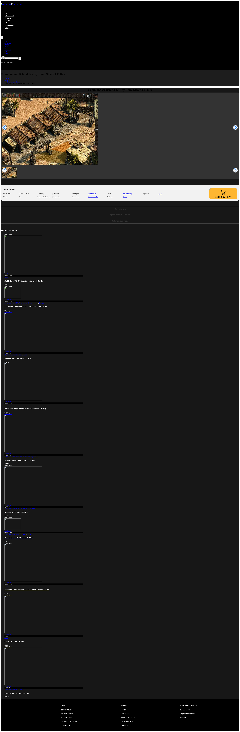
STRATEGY (124, 725)
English (160, 193)
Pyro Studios (92, 193)
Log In (6, 53)
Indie (7, 20)
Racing (9, 355)
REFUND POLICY (66, 718)
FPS (17, 508)
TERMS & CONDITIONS (69, 721)
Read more (7, 274)
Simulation (9, 25)
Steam (125, 197)
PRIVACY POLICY (67, 714)
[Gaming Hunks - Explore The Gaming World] (11, 4)
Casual (14, 303)
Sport (20, 355)
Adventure (9, 15)
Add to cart (7, 401)
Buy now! (223, 197)
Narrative (19, 457)
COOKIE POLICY (66, 710)
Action (8, 13)
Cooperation (13, 534)
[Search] (19, 58)
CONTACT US (65, 725)
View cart (10, 62)
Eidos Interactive (93, 197)
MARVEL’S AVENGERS (128, 718)
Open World (26, 457)
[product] (43, 382)
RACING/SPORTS (126, 721)
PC (17, 303)
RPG (7, 23)
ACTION (123, 710)
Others (6, 277)
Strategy (8, 18)
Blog (7, 27)
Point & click (23, 303)
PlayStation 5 (34, 457)
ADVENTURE (124, 714)
